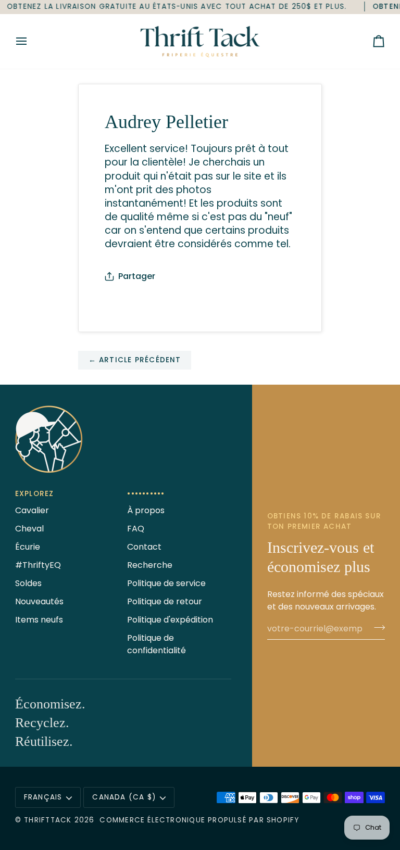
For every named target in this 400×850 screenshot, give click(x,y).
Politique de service (166, 583)
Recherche (149, 565)
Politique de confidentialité (156, 644)
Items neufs (39, 620)
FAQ (135, 529)
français (43, 797)
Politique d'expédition (170, 620)
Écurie (27, 547)
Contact (144, 547)
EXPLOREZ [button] (34, 494)
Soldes (28, 583)
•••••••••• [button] (146, 494)
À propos (146, 510)
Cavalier (32, 510)
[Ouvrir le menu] (30, 41)
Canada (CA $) (124, 797)
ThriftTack (47, 820)
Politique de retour (164, 601)
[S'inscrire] (376, 627)
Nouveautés (39, 601)
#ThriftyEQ (38, 565)
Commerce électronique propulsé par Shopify (199, 820)
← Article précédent (135, 360)
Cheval (29, 529)
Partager (136, 276)
